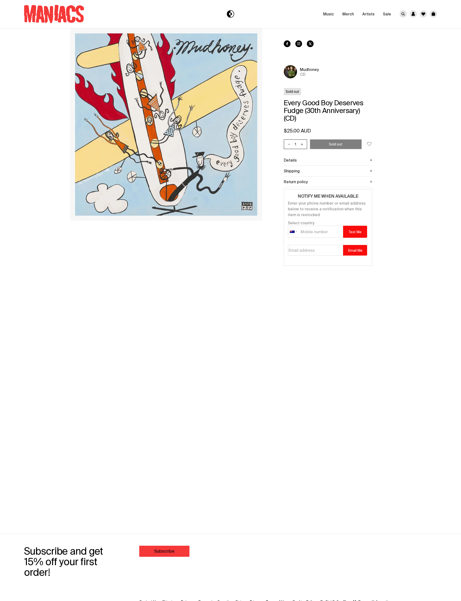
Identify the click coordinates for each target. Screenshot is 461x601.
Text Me (355, 232)
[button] (433, 14)
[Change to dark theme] (230, 14)
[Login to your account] (413, 14)
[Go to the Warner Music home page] (93, 14)
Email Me (355, 250)
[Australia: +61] (293, 232)
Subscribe (164, 551)
